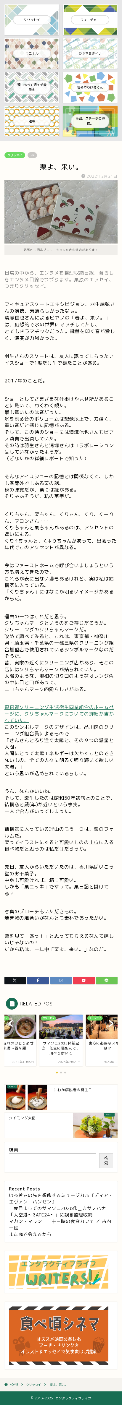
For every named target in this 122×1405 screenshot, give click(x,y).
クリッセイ (14, 155)
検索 (13, 1150)
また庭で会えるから (30, 1234)
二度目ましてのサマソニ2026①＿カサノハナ (57, 1208)
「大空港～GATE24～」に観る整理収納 (51, 1215)
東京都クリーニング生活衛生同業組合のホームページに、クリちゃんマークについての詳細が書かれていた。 (59, 714)
